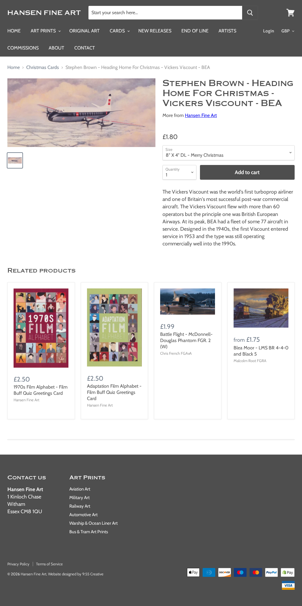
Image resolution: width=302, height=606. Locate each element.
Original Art (84, 31)
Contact (84, 48)
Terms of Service (49, 564)
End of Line (195, 31)
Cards (118, 31)
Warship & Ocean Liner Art (93, 523)
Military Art (79, 497)
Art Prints (44, 31)
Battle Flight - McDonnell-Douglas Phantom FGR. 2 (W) (186, 340)
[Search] (250, 12)
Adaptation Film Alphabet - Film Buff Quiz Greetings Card (114, 392)
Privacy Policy (18, 564)
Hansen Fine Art (201, 115)
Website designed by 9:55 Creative (76, 574)
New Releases (154, 31)
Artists (227, 31)
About (56, 48)
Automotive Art (83, 514)
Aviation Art (79, 489)
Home (14, 31)
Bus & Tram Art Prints (88, 531)
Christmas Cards (42, 67)
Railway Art (79, 506)
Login (268, 31)
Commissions (23, 48)
